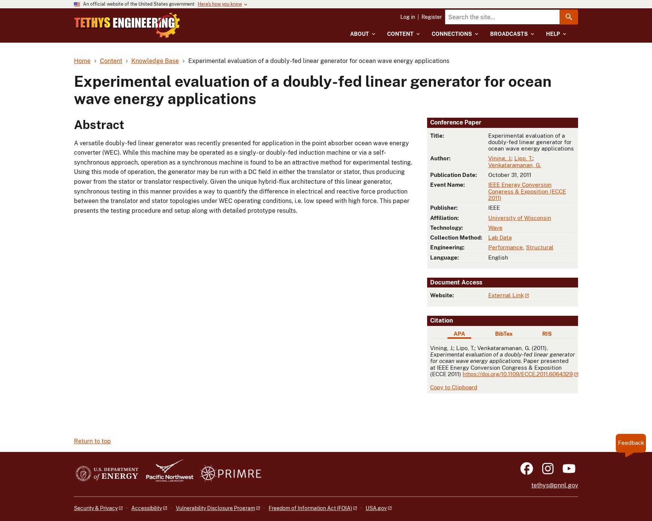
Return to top (92, 441)
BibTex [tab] (504, 333)
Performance (505, 247)
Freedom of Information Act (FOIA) (310, 508)
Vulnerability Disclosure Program (215, 508)
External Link (506, 295)
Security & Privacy (96, 508)
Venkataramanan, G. (514, 165)
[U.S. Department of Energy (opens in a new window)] (107, 474)
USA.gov (376, 508)
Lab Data (500, 237)
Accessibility (146, 508)
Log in (407, 17)
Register (431, 17)
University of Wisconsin (519, 218)
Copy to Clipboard (453, 387)
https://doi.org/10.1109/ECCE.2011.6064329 (518, 374)
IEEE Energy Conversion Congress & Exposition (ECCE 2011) (527, 191)
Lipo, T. (523, 158)
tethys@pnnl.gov (554, 485)
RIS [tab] (547, 333)
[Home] (127, 25)
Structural (540, 247)
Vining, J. (499, 158)
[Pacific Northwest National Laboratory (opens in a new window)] (167, 474)
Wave (495, 227)
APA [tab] (459, 333)
